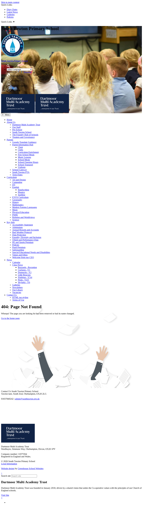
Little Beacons (24, 275)
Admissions (17, 227)
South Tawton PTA (20, 172)
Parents (10, 140)
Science (15, 220)
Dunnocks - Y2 (24, 272)
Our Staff (16, 127)
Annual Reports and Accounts (25, 230)
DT (13, 185)
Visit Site (5, 495)
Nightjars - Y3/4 (25, 277)
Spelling (21, 195)
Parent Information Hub (22, 145)
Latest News (12, 12)
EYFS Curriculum (20, 197)
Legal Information (9, 464)
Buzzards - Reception (27, 267)
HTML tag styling (20, 297)
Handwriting (23, 190)
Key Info (11, 222)
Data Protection (19, 235)
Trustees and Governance (23, 137)
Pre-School (17, 130)
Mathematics (17, 205)
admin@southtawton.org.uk (27, 399)
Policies (10, 17)
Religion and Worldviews (23, 217)
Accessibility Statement (22, 225)
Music (15, 210)
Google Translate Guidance (24, 142)
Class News (17, 265)
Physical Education (20, 212)
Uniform (21, 167)
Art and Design (19, 180)
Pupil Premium (18, 247)
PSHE (15, 215)
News (9, 260)
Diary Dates (12, 9)
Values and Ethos (20, 255)
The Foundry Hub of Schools (25, 135)
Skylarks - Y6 (24, 282)
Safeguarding (18, 250)
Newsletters (17, 287)
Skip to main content (10, 2)
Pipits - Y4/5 (23, 280)
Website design (7, 468)
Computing (17, 182)
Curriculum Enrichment (28, 152)
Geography (17, 200)
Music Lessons (24, 157)
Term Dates (17, 175)
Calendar (16, 262)
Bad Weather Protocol (22, 232)
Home (9, 119)
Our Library (17, 290)
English (15, 187)
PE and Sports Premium (22, 242)
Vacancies (16, 292)
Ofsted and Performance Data (25, 240)
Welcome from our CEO (23, 257)
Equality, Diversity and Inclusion (26, 237)
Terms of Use (18, 300)
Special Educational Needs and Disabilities (31, 252)
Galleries (11, 14)
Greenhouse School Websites (30, 468)
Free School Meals (26, 155)
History (15, 202)
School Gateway (19, 170)
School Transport (25, 165)
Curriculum (12, 177)
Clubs (20, 150)
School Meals (24, 160)
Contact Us (12, 295)
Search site (6, 476)
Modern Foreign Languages (24, 207)
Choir (20, 147)
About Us (11, 122)
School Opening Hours (28, 162)
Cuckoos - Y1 (24, 270)
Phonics (21, 192)
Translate (27, 72)
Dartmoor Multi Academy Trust (26, 125)
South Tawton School (21, 132)
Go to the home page (10, 318)
